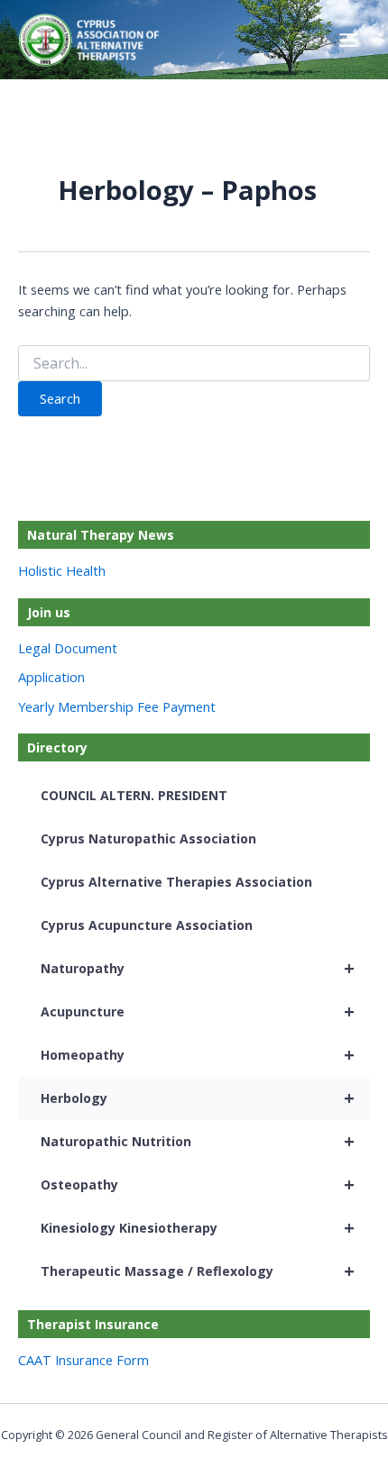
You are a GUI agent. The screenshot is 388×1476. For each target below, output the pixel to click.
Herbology (198, 1098)
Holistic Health (62, 570)
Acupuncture (198, 1011)
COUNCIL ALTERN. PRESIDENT (134, 795)
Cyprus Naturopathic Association (148, 838)
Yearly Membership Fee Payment (117, 706)
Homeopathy (198, 1055)
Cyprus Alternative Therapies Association (176, 881)
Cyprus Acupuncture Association (147, 925)
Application (51, 677)
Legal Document (67, 648)
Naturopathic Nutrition (198, 1141)
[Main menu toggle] (349, 40)
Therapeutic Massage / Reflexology (198, 1271)
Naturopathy (198, 968)
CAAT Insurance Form (83, 1360)
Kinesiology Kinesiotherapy (198, 1228)
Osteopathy (198, 1184)
